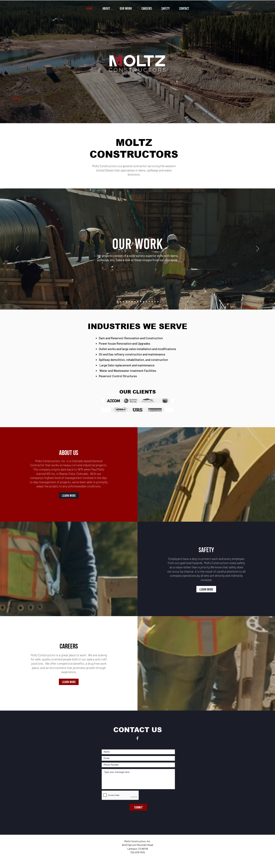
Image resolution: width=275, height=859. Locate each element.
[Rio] (120, 301)
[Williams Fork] (132, 301)
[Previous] (17, 249)
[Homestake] (143, 301)
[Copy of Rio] (123, 301)
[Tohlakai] (137, 301)
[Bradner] (126, 301)
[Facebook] (137, 738)
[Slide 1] (117, 301)
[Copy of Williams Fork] (134, 301)
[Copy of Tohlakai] (140, 301)
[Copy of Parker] (152, 301)
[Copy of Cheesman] (157, 301)
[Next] (257, 249)
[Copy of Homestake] (146, 301)
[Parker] (149, 301)
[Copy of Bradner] (129, 301)
